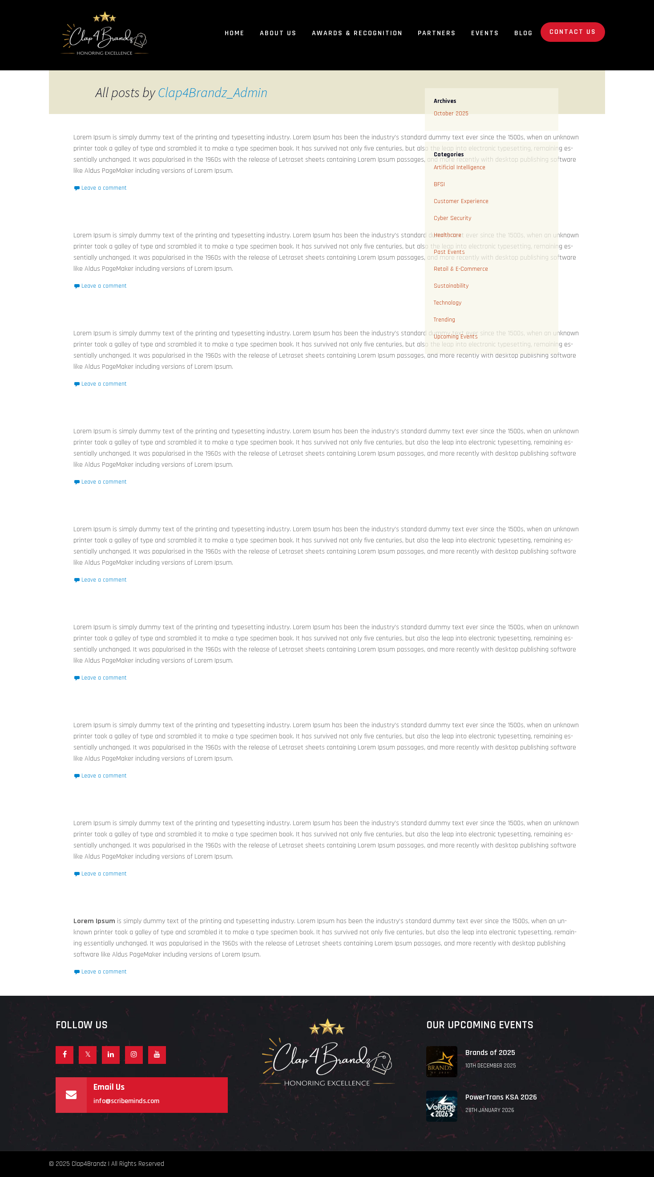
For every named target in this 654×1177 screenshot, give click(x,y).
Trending (444, 320)
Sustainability (451, 286)
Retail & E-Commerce (461, 269)
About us (278, 33)
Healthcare (447, 235)
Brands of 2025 (490, 1052)
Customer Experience (461, 201)
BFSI (439, 184)
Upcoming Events (456, 337)
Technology (447, 303)
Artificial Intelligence (459, 167)
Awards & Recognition (357, 33)
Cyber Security (452, 218)
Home (235, 33)
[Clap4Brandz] (104, 33)
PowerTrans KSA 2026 (501, 1097)
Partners (437, 33)
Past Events (449, 252)
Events (485, 33)
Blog (523, 33)
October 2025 (451, 114)
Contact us (572, 32)
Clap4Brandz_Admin (212, 92)
